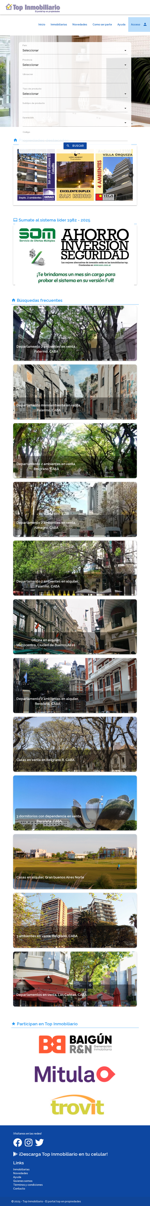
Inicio (41, 24)
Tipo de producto (32, 88)
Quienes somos (22, 1180)
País (24, 45)
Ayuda (121, 24)
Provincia (27, 60)
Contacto (19, 1188)
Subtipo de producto (33, 103)
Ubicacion (27, 74)
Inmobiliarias (59, 24)
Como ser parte (102, 24)
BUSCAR (75, 145)
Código (26, 132)
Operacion (28, 117)
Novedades (79, 24)
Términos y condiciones (28, 1184)
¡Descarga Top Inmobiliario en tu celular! (63, 1154)
